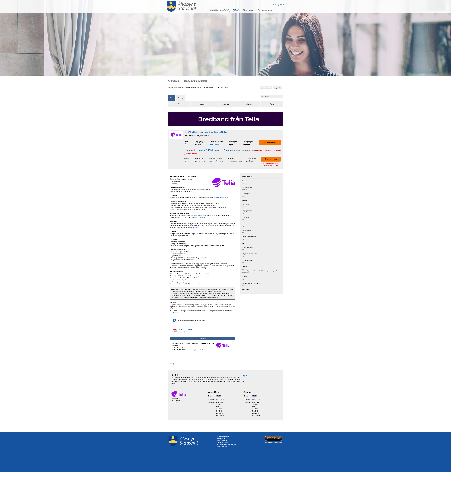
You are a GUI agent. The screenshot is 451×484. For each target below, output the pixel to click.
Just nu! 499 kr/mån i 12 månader (216, 150)
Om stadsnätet (264, 10)
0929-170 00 (224, 443)
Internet (202, 104)
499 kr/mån (272, 159)
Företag (180, 98)
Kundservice (249, 10)
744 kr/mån (213, 161)
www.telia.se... (176, 403)
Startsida (213, 10)
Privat (171, 98)
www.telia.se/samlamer (198, 217)
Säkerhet (248, 104)
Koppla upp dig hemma (195, 80)
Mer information (266, 88)
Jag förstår (277, 88)
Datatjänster (225, 104)
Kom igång (173, 80)
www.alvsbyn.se (222, 447)
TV (179, 104)
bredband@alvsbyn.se (229, 445)
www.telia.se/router (222, 197)
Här (176, 313)
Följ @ (172, 364)
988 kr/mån (214, 144)
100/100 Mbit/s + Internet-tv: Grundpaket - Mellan (205, 132)
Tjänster (237, 10)
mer (206, 350)
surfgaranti (194, 227)
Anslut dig (225, 10)
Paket (272, 104)
